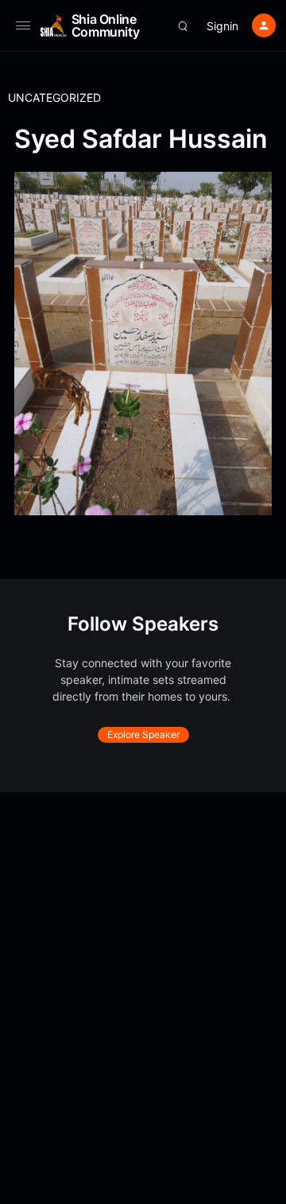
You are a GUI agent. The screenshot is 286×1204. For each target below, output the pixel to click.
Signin (222, 26)
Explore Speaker (143, 734)
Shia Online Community (106, 25)
